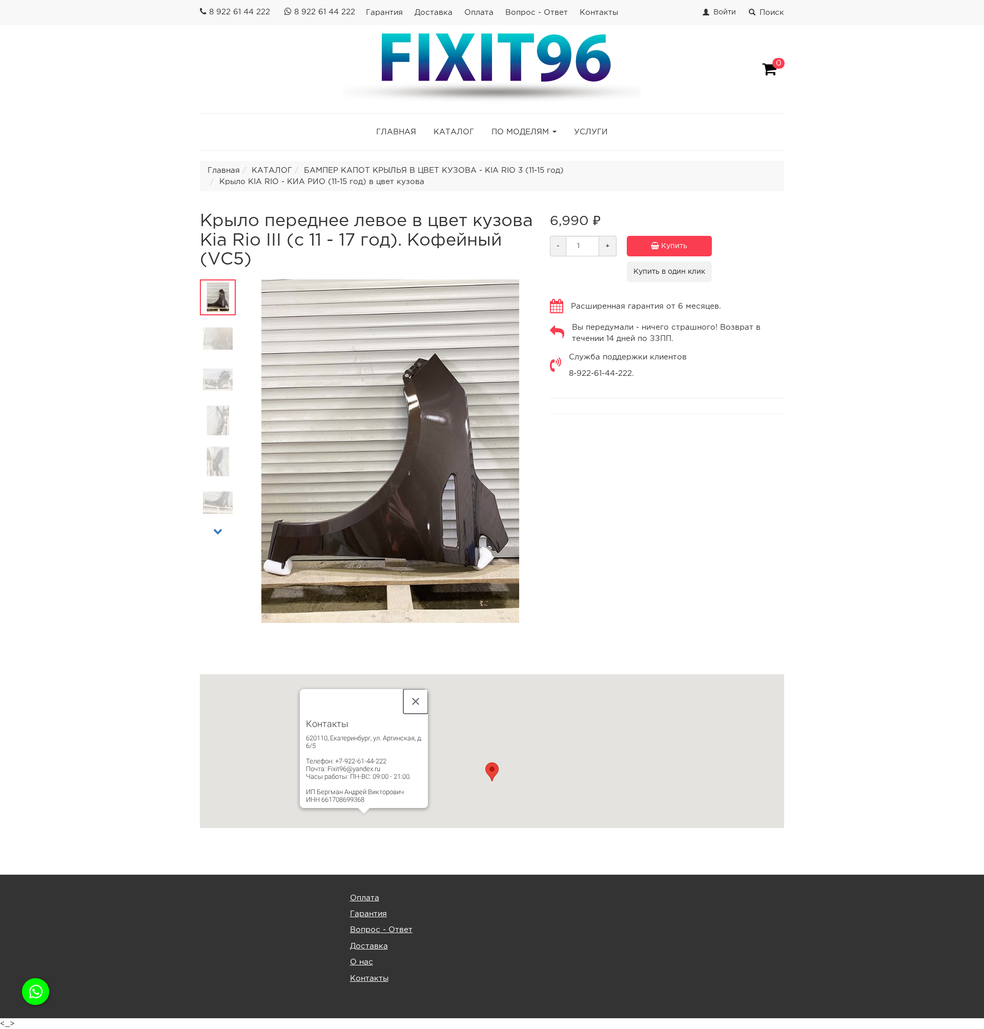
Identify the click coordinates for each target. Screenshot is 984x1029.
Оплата (479, 12)
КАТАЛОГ (454, 132)
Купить (673, 246)
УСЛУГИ (591, 132)
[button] (492, 771)
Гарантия (384, 12)
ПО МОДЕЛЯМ (520, 132)
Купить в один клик (669, 272)
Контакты (599, 12)
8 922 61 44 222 (239, 12)
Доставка (434, 12)
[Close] (415, 701)
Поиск (772, 12)
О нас (361, 962)
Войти (724, 12)
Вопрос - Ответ (536, 12)
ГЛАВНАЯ (396, 132)
